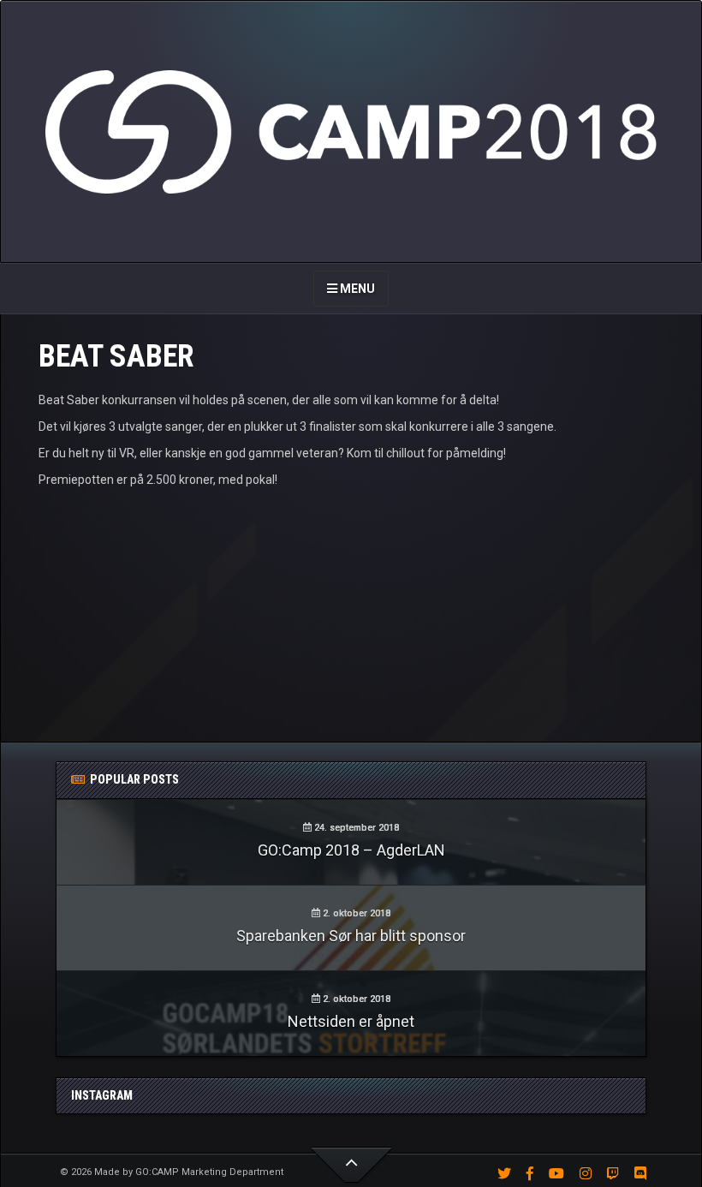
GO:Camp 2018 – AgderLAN (351, 850)
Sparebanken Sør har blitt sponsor (351, 936)
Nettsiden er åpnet (351, 1021)
